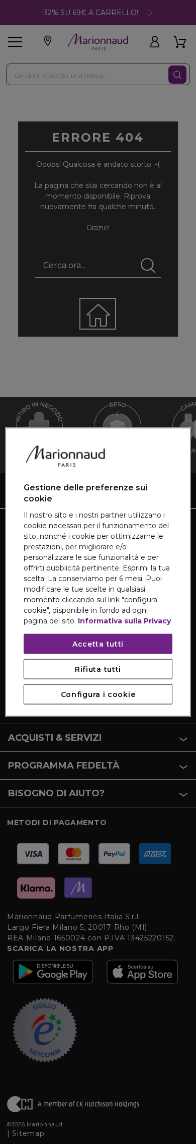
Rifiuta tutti (98, 668)
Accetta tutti (98, 643)
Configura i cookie (98, 693)
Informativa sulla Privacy (124, 620)
